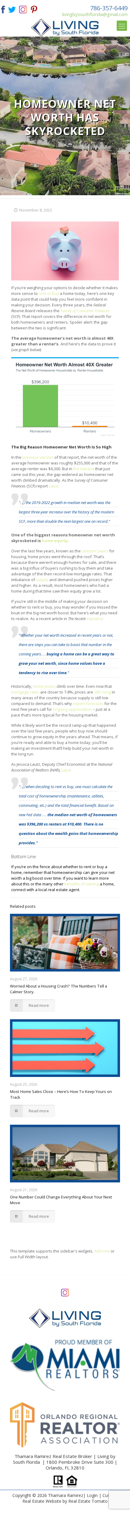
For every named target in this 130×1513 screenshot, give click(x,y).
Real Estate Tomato (88, 1501)
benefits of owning (81, 884)
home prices (44, 686)
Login (92, 1495)
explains (94, 618)
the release (83, 468)
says (53, 486)
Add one (102, 1251)
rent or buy (49, 293)
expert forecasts (88, 703)
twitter (11, 9)
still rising (102, 692)
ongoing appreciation (72, 709)
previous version (38, 457)
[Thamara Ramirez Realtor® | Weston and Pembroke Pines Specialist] (65, 27)
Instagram (65, 1292)
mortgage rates (25, 692)
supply (42, 579)
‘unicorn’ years (95, 551)
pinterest (34, 9)
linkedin (23, 9)
